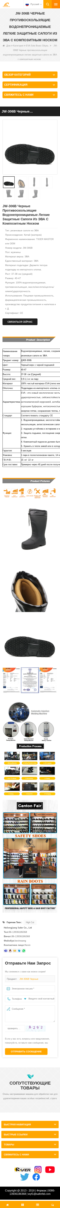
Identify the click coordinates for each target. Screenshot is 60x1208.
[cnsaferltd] (19, 951)
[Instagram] (38, 1169)
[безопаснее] (22, 1169)
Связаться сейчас (20, 321)
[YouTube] (50, 1169)
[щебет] (24, 1177)
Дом (8, 45)
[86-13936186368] (24, 951)
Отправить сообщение (26, 1051)
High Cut (30, 922)
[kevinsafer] (6, 951)
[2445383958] (10, 951)
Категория (18, 45)
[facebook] (36, 1177)
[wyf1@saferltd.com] (14, 951)
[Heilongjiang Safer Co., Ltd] (6, 4)
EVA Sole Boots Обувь (37, 45)
